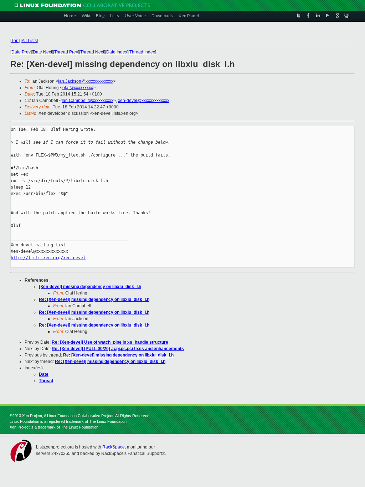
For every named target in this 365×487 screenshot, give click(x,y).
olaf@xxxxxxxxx (77, 87)
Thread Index (142, 52)
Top (15, 40)
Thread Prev (66, 52)
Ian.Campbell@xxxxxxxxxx (87, 100)
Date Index (116, 52)
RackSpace (113, 447)
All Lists (29, 40)
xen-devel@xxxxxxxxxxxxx (143, 100)
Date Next (42, 52)
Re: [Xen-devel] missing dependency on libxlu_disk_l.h (94, 299)
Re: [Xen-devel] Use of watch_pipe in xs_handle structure (110, 342)
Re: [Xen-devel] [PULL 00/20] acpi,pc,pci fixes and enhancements (118, 348)
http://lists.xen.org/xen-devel (48, 257)
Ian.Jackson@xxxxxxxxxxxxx (85, 81)
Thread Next (92, 52)
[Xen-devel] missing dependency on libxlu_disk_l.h (90, 286)
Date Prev (21, 52)
